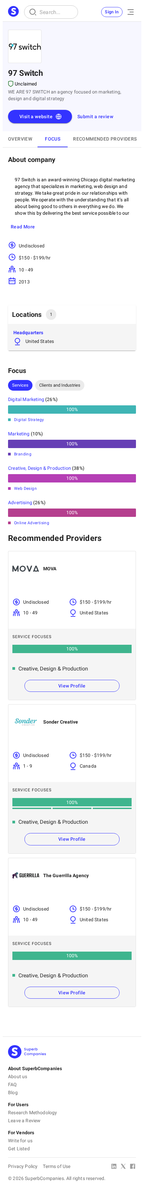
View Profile (72, 685)
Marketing (19, 433)
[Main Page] (13, 12)
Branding (22, 454)
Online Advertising (31, 523)
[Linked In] (114, 1167)
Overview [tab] (20, 139)
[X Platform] (123, 1167)
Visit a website (36, 116)
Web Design (25, 488)
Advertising (20, 502)
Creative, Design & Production (39, 468)
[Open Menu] (130, 12)
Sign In (112, 11)
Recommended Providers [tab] (105, 139)
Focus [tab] (52, 139)
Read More (23, 226)
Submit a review (95, 116)
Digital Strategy (29, 419)
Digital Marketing (26, 399)
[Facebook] (132, 1167)
